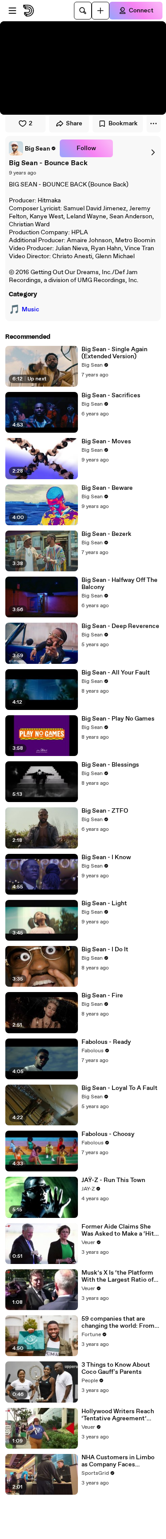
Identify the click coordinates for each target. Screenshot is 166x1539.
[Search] (83, 10)
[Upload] (100, 10)
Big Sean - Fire (102, 995)
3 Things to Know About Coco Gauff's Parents (115, 1368)
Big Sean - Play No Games (117, 718)
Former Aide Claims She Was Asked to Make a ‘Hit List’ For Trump (117, 1230)
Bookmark (123, 124)
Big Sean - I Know (106, 857)
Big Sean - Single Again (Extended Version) (114, 353)
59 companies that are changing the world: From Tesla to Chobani (117, 1322)
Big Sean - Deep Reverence (120, 626)
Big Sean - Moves (106, 441)
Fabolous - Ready (106, 1042)
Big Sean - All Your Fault (115, 672)
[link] (32, 148)
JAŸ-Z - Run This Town (113, 1180)
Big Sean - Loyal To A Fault (119, 1088)
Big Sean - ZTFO (104, 810)
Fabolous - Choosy (108, 1134)
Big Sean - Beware (107, 488)
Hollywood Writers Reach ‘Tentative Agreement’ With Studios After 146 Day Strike (120, 1415)
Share (74, 124)
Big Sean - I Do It (104, 949)
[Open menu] (12, 10)
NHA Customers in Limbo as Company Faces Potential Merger (117, 1461)
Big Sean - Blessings (110, 764)
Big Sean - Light (104, 903)
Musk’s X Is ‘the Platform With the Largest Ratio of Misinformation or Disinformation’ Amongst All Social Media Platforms (119, 1276)
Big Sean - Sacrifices (110, 395)
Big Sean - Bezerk (106, 534)
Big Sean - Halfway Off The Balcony (119, 584)
